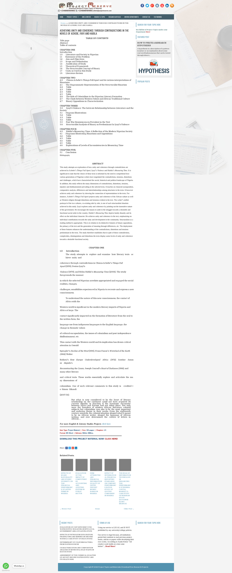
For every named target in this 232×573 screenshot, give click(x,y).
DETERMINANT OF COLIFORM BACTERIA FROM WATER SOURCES (76, 543)
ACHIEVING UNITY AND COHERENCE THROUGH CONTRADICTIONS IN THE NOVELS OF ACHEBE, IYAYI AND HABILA (94, 32)
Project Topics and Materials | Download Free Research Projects (123, 567)
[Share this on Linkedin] (76, 448)
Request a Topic (99, 17)
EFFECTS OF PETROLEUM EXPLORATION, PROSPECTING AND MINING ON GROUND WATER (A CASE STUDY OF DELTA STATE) (76, 537)
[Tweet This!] (70, 448)
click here (106, 424)
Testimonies (158, 17)
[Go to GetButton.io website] (6, 570)
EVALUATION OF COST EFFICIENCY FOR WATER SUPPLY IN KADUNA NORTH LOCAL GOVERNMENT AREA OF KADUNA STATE (77, 529)
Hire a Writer (86, 17)
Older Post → (129, 509)
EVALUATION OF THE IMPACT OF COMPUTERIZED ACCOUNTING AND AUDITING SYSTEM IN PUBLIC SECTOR (81, 483)
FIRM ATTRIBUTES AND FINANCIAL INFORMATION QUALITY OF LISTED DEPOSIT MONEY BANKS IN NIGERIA (96, 483)
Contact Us (146, 17)
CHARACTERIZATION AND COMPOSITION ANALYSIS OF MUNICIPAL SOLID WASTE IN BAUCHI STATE (77, 550)
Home (61, 17)
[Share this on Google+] (73, 448)
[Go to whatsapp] (6, 566)
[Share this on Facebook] (66, 448)
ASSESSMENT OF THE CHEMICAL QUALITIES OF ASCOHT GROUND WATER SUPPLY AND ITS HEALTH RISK (78, 557)
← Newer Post (65, 509)
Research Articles (115, 17)
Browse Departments (131, 17)
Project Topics (73, 16)
